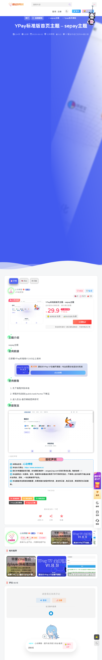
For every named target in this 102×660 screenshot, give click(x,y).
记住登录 (55, 76)
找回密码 (91, 76)
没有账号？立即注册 (57, 57)
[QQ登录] (72, 97)
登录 (73, 84)
